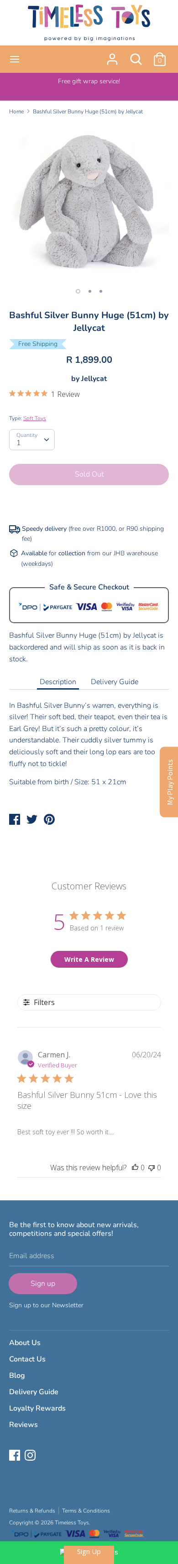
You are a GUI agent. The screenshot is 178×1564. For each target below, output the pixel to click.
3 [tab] (100, 291)
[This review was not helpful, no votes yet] (151, 1168)
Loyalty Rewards (37, 1408)
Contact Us (27, 1359)
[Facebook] (15, 1456)
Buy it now (89, 502)
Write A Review (89, 959)
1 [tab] (78, 291)
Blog (17, 1376)
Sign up (43, 1284)
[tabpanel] (89, 202)
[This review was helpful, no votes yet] (135, 1168)
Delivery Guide (114, 682)
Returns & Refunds (32, 1510)
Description (58, 682)
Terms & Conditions (86, 1510)
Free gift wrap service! (89, 81)
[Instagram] (31, 1456)
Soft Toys (34, 418)
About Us (25, 1343)
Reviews (23, 1425)
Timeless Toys (72, 1522)
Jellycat (94, 379)
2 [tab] (90, 291)
